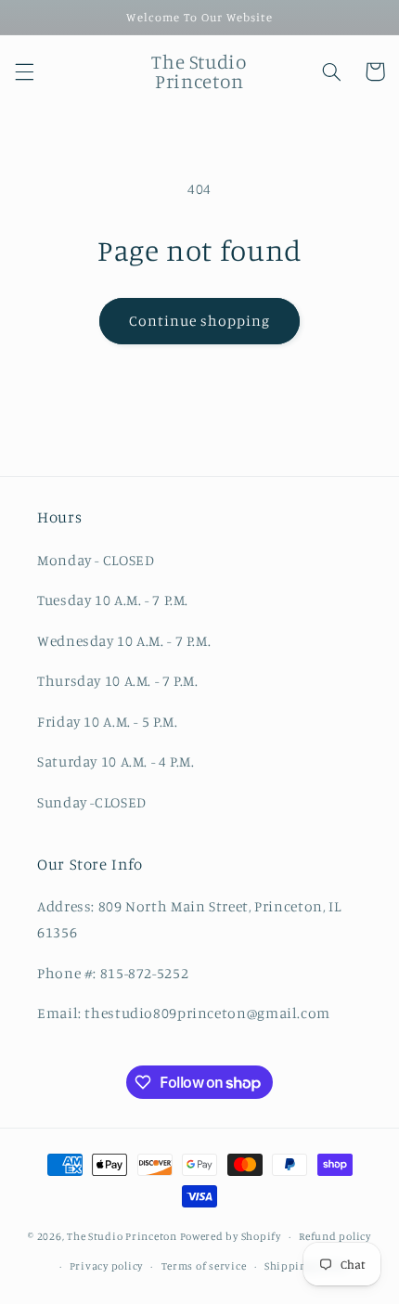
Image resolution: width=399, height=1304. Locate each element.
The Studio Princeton (122, 1236)
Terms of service (204, 1265)
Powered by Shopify (230, 1236)
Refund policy (335, 1236)
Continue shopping (200, 320)
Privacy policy (106, 1265)
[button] (24, 71)
